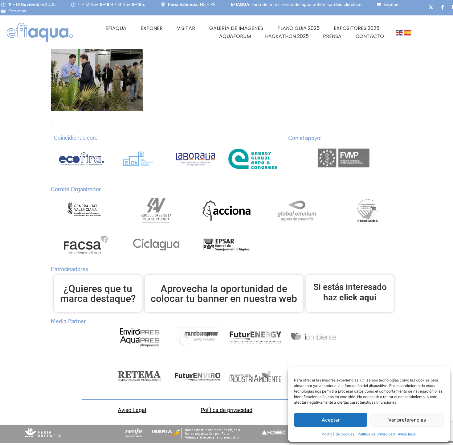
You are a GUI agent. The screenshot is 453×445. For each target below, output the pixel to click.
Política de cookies (338, 434)
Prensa (332, 36)
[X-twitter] (430, 7)
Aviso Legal (132, 410)
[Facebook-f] (442, 7)
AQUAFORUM (235, 36)
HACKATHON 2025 (287, 36)
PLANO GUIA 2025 (298, 28)
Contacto (370, 36)
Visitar (186, 28)
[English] (400, 32)
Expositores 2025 (356, 28)
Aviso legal (407, 434)
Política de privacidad (226, 410)
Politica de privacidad (376, 434)
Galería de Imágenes (236, 28)
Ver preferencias (407, 420)
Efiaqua (115, 28)
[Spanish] (408, 32)
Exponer (152, 28)
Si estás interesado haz (350, 292)
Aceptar (331, 420)
